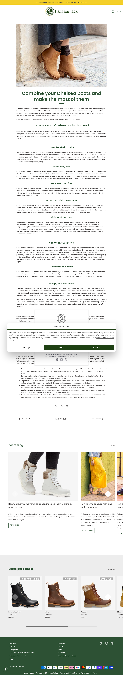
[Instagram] (61, 359)
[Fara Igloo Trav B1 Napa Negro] (25, 593)
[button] (15, 494)
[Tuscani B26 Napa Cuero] (98, 593)
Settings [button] (94, 673)
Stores (61, 646)
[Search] (113, 11)
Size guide (14, 649)
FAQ (60, 649)
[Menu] (4, 11)
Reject (61, 347)
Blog (11, 659)
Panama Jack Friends (18, 656)
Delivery (13, 643)
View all (111, 446)
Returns (12, 646)
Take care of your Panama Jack (22, 653)
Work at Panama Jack (67, 656)
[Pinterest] (66, 359)
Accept (96, 347)
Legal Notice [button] (29, 673)
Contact (61, 643)
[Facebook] (57, 359)
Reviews (61, 653)
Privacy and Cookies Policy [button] (47, 673)
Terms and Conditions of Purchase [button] (74, 673)
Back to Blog (61, 419)
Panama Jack (19, 667)
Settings (26, 347)
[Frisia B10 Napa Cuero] (61, 593)
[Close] (85, 312)
